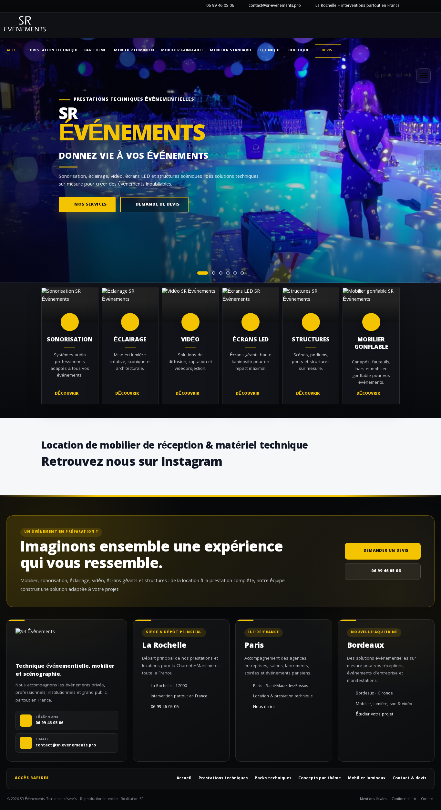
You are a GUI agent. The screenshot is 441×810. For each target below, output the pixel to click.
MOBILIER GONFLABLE (182, 50)
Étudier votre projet (374, 715)
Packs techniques (273, 778)
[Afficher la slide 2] (213, 273)
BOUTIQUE (298, 50)
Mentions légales (373, 799)
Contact (427, 799)
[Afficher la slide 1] (202, 273)
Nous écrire (264, 707)
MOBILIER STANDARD (230, 50)
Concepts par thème (319, 778)
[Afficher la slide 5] (235, 273)
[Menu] (423, 75)
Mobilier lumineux (366, 778)
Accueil (14, 50)
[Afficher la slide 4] (228, 273)
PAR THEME (95, 50)
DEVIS (327, 50)
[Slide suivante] (432, 160)
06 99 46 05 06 (220, 6)
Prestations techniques (223, 778)
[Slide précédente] (8, 160)
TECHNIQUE (269, 50)
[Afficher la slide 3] (220, 273)
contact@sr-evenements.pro (275, 6)
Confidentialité (404, 799)
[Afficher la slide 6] (242, 273)
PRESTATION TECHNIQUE (54, 50)
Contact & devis (409, 778)
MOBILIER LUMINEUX (134, 50)
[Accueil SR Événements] (25, 25)
